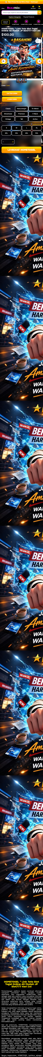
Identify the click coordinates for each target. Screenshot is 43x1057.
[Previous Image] (3, 61)
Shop (3, 8)
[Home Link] (13, 7)
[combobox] (20, 13)
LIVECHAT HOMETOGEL (22, 149)
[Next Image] (39, 61)
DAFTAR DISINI (12, 93)
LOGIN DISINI (12, 99)
